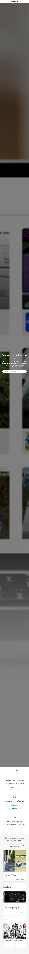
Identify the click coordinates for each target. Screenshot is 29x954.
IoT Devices (14, 808)
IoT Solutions (14, 788)
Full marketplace (14, 829)
